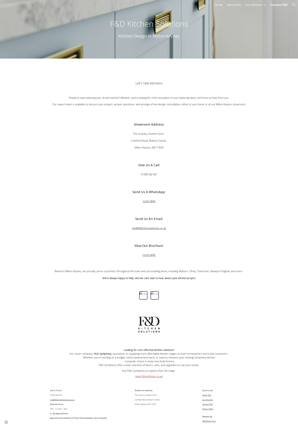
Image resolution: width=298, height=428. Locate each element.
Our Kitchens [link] (254, 5)
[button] (294, 5)
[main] (149, 29)
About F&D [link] (234, 5)
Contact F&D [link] (279, 5)
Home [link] (219, 5)
